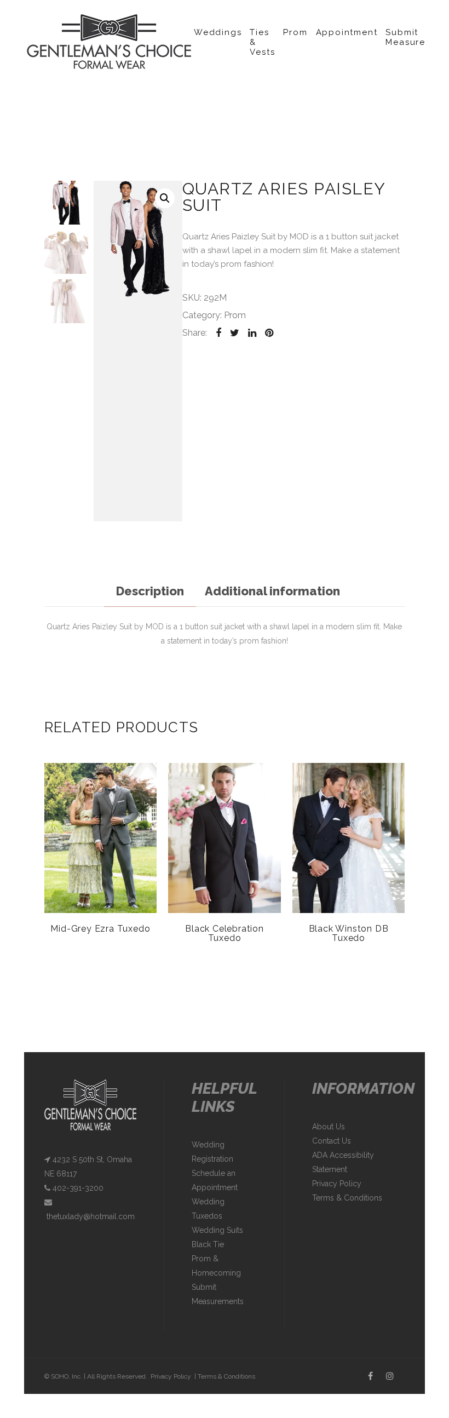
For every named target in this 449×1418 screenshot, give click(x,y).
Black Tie (208, 1244)
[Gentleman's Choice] (109, 41)
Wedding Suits (217, 1230)
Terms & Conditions (347, 1197)
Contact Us (331, 1140)
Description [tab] (150, 591)
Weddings (217, 32)
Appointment (347, 32)
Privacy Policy (336, 1183)
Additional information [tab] (272, 591)
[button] (165, 198)
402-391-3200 (76, 1188)
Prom (295, 32)
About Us (328, 1126)
